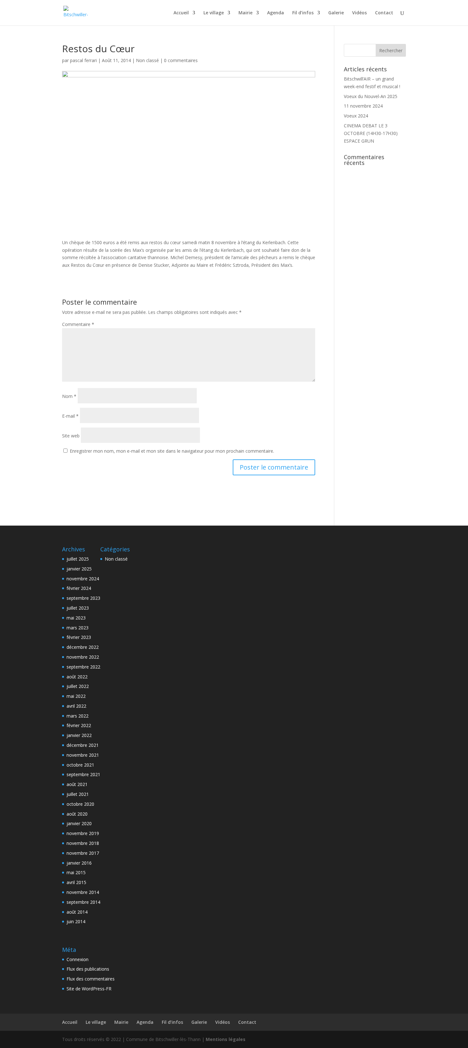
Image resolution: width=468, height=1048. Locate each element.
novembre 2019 (83, 833)
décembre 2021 (83, 745)
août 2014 (77, 912)
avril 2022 (76, 706)
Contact (384, 13)
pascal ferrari (83, 60)
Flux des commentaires (91, 979)
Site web (71, 436)
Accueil (181, 13)
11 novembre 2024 (363, 106)
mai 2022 (76, 696)
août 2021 (77, 784)
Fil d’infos (303, 13)
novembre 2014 (83, 892)
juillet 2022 (78, 686)
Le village (213, 13)
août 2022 (77, 677)
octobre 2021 (80, 765)
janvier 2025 (79, 569)
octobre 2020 (80, 804)
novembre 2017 (83, 853)
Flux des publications (88, 969)
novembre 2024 (83, 579)
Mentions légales (225, 1039)
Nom (69, 396)
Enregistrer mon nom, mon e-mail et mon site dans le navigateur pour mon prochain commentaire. (172, 451)
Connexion (78, 959)
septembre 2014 (83, 902)
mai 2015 (76, 872)
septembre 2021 (83, 774)
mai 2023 (76, 618)
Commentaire (78, 324)
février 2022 (79, 725)
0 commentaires (181, 60)
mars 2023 (78, 628)
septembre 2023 (83, 598)
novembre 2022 (83, 657)
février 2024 (79, 588)
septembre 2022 (83, 667)
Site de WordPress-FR (89, 989)
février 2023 (79, 637)
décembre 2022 (83, 647)
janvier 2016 (79, 863)
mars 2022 (78, 716)
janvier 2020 (79, 823)
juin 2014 (76, 921)
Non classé (147, 60)
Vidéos (359, 13)
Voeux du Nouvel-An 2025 (370, 96)
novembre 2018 (83, 843)
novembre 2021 (83, 755)
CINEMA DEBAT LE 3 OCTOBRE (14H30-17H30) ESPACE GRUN (371, 133)
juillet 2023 (78, 608)
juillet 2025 (78, 559)
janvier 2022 (79, 735)
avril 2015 (76, 882)
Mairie (245, 13)
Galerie (336, 13)
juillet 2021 (78, 794)
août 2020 (77, 814)
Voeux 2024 (356, 116)
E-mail (70, 416)
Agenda (275, 13)
